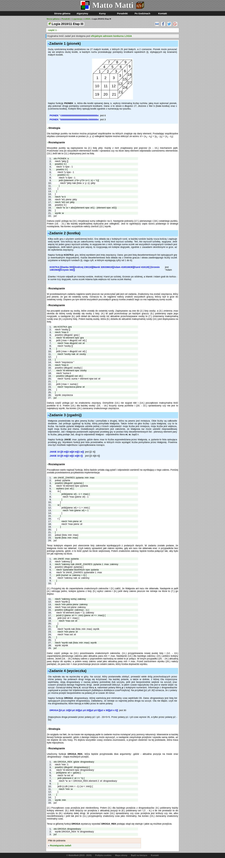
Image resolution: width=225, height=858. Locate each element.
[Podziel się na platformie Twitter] (169, 26)
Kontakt (162, 13)
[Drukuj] (157, 26)
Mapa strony (121, 855)
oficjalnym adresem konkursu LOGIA (111, 36)
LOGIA (87, 19)
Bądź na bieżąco (139, 855)
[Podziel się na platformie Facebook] (163, 26)
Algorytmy (82, 13)
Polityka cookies (103, 855)
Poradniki (122, 13)
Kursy (102, 13)
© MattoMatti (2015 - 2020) (79, 855)
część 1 (52, 30)
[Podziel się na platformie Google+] (175, 26)
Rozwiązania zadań (60, 845)
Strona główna (62, 13)
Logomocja (77, 19)
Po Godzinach (142, 13)
